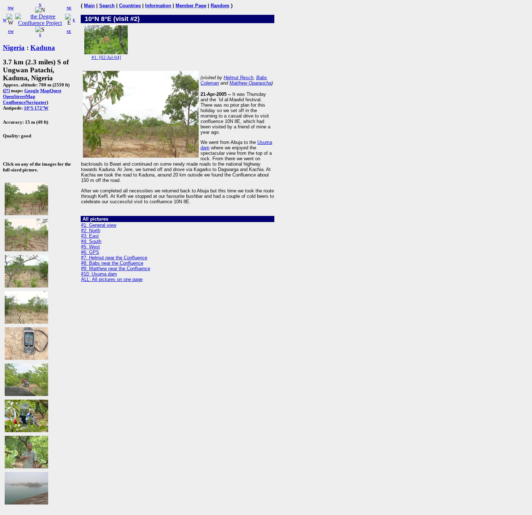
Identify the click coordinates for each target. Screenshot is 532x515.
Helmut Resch (238, 77)
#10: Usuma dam (99, 274)
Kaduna (42, 47)
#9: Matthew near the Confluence (115, 268)
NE (69, 8)
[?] (7, 90)
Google (31, 90)
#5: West (90, 247)
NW (11, 8)
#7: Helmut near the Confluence (114, 257)
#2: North (90, 230)
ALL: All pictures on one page (112, 279)
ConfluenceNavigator (25, 102)
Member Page (191, 5)
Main (89, 5)
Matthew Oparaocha (250, 83)
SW (11, 32)
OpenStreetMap (19, 96)
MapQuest (50, 90)
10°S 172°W (36, 108)
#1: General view (98, 225)
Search (107, 5)
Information (158, 5)
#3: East (90, 236)
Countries (130, 5)
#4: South (91, 241)
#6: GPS (90, 252)
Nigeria (14, 47)
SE (69, 32)
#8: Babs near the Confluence (112, 263)
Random (220, 5)
